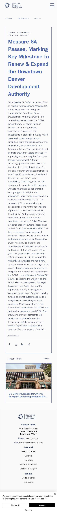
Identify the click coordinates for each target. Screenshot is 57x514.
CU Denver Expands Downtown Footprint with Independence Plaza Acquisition (28, 395)
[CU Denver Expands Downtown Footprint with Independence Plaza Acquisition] (28, 376)
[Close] (53, 495)
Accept (42, 505)
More (36, 19)
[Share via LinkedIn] (22, 344)
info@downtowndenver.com (31, 443)
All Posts (9, 19)
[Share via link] (29, 344)
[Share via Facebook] (9, 344)
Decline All (15, 505)
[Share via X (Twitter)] (16, 344)
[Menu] (52, 5)
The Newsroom (23, 19)
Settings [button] (28, 510)
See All (46, 358)
